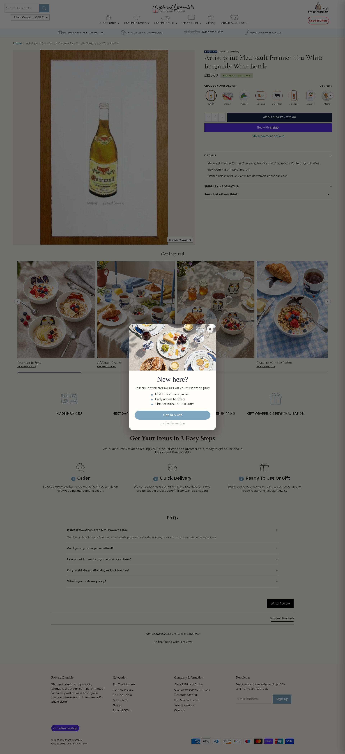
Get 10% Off (172, 415)
